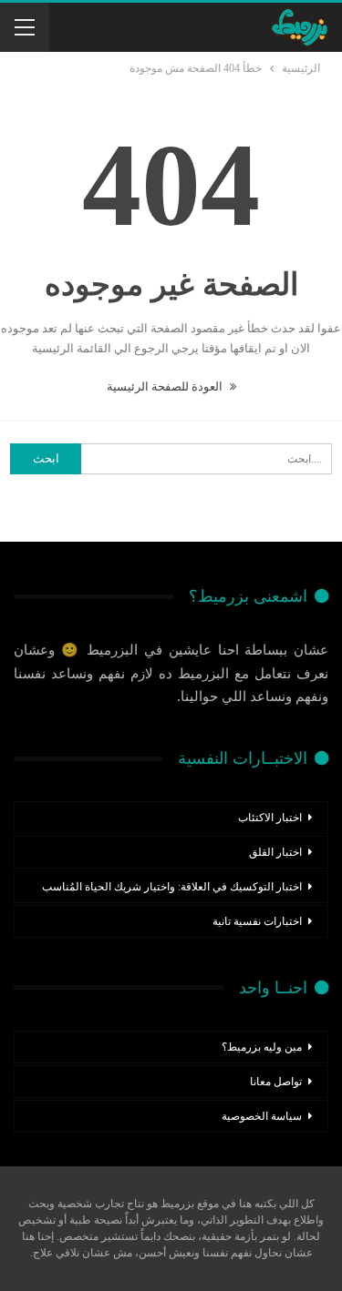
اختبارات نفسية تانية (257, 921)
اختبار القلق (275, 852)
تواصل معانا (276, 1081)
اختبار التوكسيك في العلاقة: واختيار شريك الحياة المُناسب (172, 886)
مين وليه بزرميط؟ (262, 1047)
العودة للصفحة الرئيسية (166, 386)
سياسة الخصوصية (262, 1116)
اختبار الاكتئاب (270, 817)
